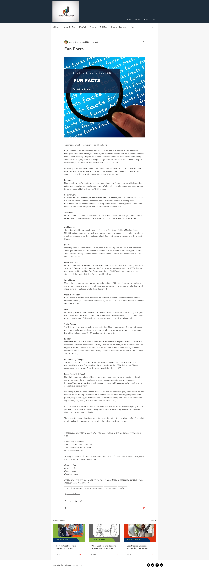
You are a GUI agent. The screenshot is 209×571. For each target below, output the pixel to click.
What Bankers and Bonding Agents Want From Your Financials (103, 547)
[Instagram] (157, 565)
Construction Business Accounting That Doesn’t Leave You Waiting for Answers (138, 547)
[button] (153, 27)
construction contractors (93, 488)
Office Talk (82, 27)
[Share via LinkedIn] (76, 501)
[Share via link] (81, 501)
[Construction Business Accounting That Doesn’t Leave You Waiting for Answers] (140, 533)
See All (153, 520)
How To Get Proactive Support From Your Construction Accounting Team (67, 547)
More (132, 27)
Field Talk (103, 27)
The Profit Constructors (74, 488)
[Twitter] (152, 565)
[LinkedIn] (161, 565)
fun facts (122, 488)
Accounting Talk (69, 27)
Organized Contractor (118, 27)
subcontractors (111, 488)
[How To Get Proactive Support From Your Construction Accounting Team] (69, 533)
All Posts (56, 27)
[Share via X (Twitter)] (71, 501)
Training (93, 27)
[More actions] (143, 42)
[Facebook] (148, 565)
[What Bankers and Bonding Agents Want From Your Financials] (104, 533)
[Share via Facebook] (65, 501)
